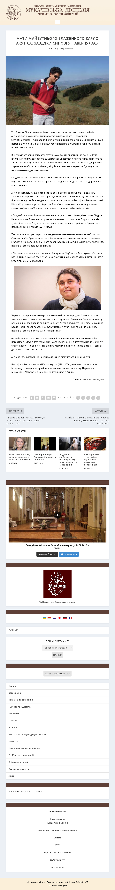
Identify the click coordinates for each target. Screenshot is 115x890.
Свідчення (58, 48)
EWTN (57, 845)
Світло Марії (57, 867)
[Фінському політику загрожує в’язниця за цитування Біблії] (20, 443)
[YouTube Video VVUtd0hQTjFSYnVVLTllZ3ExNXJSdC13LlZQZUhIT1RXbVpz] (57, 514)
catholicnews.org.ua (94, 379)
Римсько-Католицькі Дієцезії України (28, 734)
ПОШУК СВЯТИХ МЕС (57, 641)
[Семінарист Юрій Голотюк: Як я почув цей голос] (45, 443)
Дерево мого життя (19, 769)
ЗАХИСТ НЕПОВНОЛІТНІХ (57, 673)
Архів (11, 776)
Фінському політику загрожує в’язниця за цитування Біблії (19, 457)
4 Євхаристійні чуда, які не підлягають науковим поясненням (92, 459)
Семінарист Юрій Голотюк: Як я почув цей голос (45, 457)
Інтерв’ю (13, 727)
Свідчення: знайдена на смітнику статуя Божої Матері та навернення (68, 459)
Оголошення (15, 693)
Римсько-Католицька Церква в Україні (57, 830)
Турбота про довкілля (20, 706)
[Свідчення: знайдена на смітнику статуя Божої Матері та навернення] (70, 443)
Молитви (13, 741)
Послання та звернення (21, 699)
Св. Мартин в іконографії (21, 755)
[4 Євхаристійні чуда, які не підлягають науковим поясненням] (95, 443)
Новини (12, 686)
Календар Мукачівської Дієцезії (25, 748)
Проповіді (14, 713)
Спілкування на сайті (19, 762)
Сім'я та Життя (57, 860)
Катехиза (13, 720)
